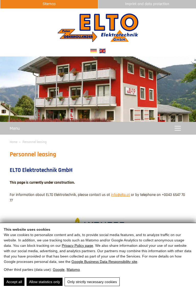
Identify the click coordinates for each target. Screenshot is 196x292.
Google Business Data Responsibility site (104, 262)
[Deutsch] (93, 52)
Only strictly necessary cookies (92, 282)
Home (13, 142)
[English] (102, 52)
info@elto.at (120, 194)
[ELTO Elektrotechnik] (98, 40)
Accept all (14, 282)
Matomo (73, 269)
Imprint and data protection (147, 4)
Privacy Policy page (77, 245)
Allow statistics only (44, 282)
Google (59, 269)
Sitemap (49, 4)
